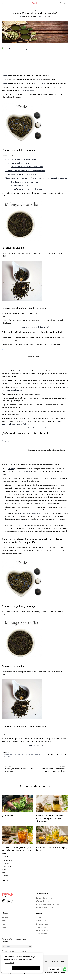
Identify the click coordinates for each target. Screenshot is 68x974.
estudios (19, 371)
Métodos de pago (42, 921)
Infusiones (5, 754)
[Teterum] (34, 3)
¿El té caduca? (8, 815)
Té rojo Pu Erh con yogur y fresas (47, 904)
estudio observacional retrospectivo (28, 513)
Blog (34, 10)
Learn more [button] (9, 963)
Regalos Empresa (42, 933)
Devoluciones (41, 927)
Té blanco (21, 754)
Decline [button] (6, 968)
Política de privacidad (18, 951)
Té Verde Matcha (8, 757)
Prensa (4, 921)
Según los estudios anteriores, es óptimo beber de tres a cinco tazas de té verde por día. (36, 178)
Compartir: (50, 754)
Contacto (39, 918)
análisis (25, 525)
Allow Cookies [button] (26, 968)
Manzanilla (13, 754)
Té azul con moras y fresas (45, 907)
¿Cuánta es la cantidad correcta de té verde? (21, 174)
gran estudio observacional (30, 491)
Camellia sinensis (39, 83)
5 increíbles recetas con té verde (39, 428)
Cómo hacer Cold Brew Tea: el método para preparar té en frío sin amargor (50, 818)
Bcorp (4, 927)
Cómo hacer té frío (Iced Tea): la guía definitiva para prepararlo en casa (17, 850)
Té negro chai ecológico (44, 898)
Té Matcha (29, 754)
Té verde (37, 754)
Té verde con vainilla (20, 163)
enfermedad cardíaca (14, 390)
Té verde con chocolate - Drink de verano (27, 167)
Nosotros (5, 918)
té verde (6, 75)
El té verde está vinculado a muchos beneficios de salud (25, 171)
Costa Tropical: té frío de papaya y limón (51, 849)
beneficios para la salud (27, 90)
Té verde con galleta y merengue (24, 159)
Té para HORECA (42, 930)
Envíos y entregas (42, 924)
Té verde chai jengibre (43, 901)
